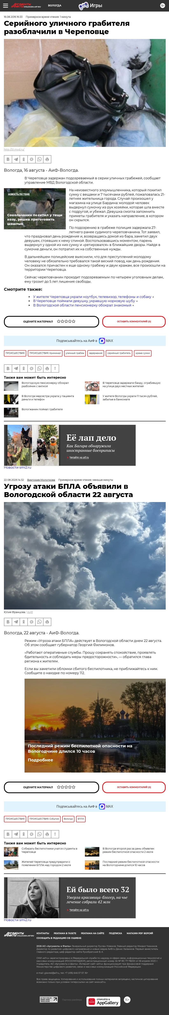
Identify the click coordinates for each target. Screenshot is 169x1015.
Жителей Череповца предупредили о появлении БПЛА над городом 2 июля (46, 863)
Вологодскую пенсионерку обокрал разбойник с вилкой (45, 384)
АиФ (30, 612)
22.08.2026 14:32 (14, 479)
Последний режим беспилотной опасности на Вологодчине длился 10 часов (80, 748)
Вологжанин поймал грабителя (42, 409)
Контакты (42, 933)
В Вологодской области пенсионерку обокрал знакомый (82, 305)
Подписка (115, 933)
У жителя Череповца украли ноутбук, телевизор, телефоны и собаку (92, 297)
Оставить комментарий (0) (134, 321)
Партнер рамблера (72, 999)
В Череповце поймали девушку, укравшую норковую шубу (84, 301)
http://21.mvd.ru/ (14, 149)
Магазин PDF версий (140, 933)
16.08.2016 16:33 (13, 16)
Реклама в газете (65, 933)
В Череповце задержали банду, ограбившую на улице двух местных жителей (131, 384)
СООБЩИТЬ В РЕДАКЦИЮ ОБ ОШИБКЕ (58, 938)
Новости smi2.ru (17, 467)
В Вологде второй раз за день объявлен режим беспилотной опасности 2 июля (128, 850)
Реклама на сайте (92, 933)
